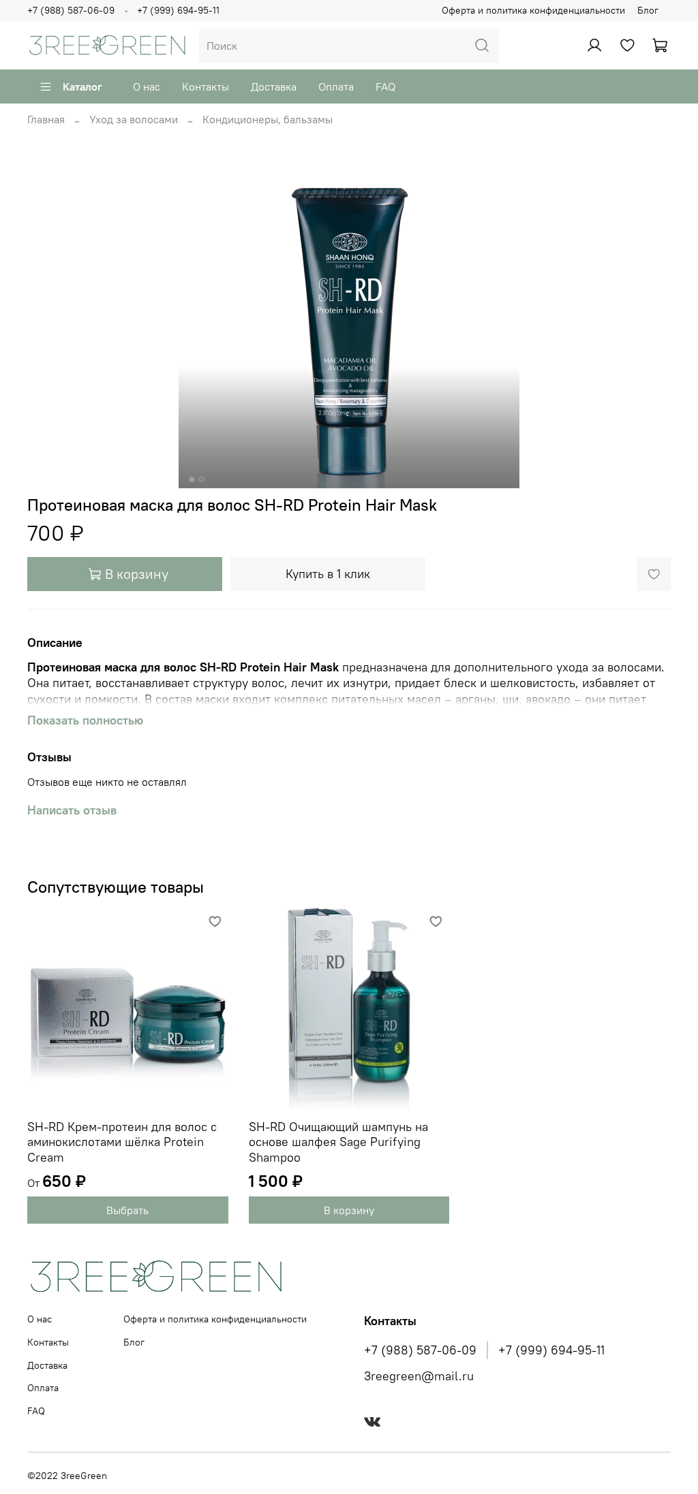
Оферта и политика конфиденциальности (533, 10)
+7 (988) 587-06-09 (71, 10)
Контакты (205, 86)
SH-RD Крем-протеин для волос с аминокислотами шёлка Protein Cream (122, 1141)
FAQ (385, 86)
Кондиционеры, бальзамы (267, 119)
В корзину (349, 1210)
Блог (647, 10)
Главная (46, 119)
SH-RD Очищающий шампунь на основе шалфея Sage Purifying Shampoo (338, 1141)
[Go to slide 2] (202, 479)
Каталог (82, 86)
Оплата (336, 86)
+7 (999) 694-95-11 (178, 10)
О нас (146, 86)
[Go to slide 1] (192, 479)
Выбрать (127, 1210)
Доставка (274, 86)
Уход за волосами (133, 119)
